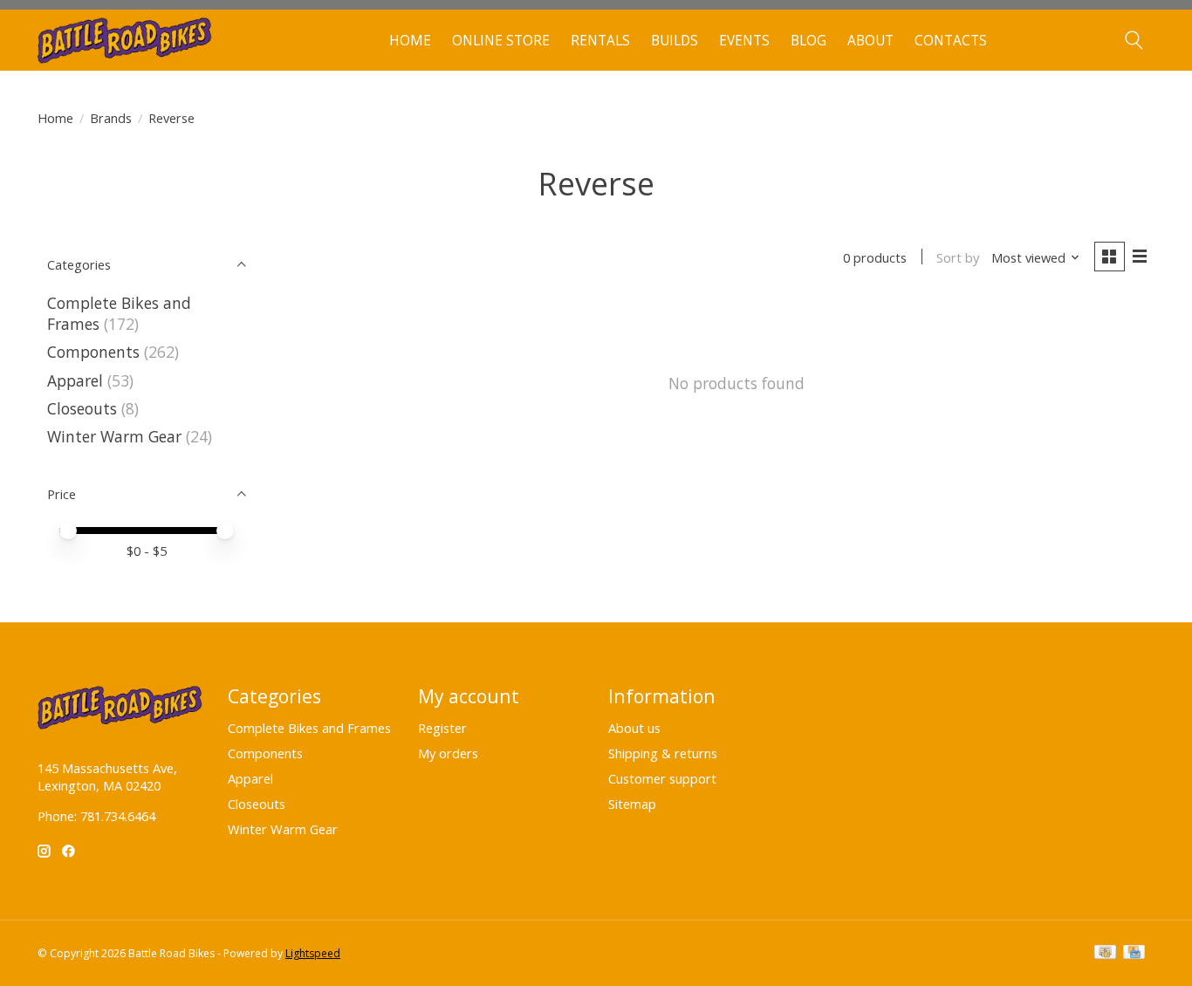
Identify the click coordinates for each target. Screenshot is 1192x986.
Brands (111, 118)
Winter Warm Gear (114, 436)
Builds (674, 40)
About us (634, 727)
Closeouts (82, 408)
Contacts (951, 40)
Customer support (662, 778)
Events (744, 40)
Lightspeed (312, 953)
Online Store (501, 40)
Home (410, 40)
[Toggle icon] (1133, 40)
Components (93, 351)
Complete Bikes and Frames (309, 727)
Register (442, 727)
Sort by (957, 257)
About (870, 40)
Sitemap (632, 803)
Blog (808, 40)
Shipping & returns (662, 753)
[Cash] (1105, 953)
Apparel (75, 380)
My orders (448, 753)
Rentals (600, 40)
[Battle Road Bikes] (125, 41)
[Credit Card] (1134, 953)
